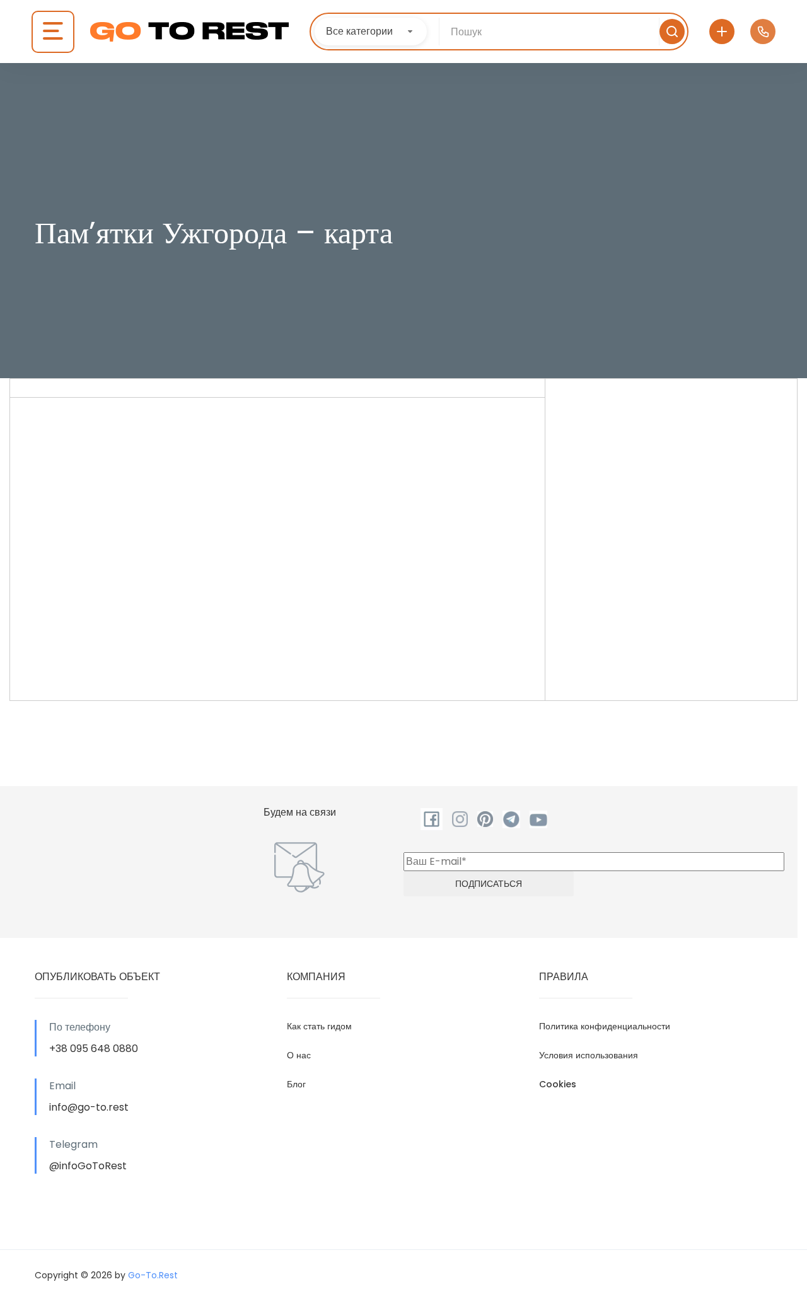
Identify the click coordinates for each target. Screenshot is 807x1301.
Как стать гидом (319, 1026)
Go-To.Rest (153, 1275)
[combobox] (371, 31)
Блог (296, 1084)
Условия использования (588, 1055)
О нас (299, 1055)
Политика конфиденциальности (604, 1026)
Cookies (557, 1084)
